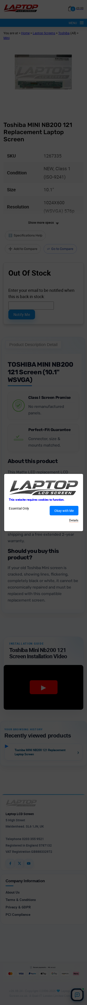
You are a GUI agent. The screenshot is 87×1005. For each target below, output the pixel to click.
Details (73, 520)
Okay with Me (64, 510)
